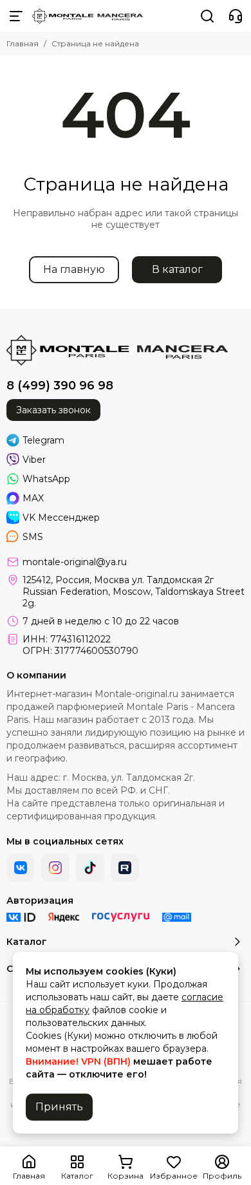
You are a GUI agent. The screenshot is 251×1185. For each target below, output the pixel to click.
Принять (59, 1107)
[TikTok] (90, 868)
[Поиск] (207, 16)
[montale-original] (87, 16)
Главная (22, 43)
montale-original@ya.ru (75, 562)
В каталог (177, 269)
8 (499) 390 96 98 (59, 385)
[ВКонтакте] (20, 868)
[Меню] (16, 16)
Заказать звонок (53, 410)
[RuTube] (125, 868)
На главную (74, 269)
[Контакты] (235, 16)
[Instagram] (55, 868)
